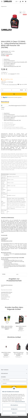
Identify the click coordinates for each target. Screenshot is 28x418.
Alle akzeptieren (14, 405)
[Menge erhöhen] (25, 90)
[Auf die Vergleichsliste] (20, 12)
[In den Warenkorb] (14, 94)
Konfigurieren (14, 409)
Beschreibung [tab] (5, 101)
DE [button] (16, 1)
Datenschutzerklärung (20, 401)
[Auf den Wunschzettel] (24, 12)
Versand (12, 73)
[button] (20, 1)
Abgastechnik (9, 54)
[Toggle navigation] (1, 1)
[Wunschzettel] (23, 1)
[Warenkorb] (25, 1)
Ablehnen (14, 413)
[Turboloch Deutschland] (8, 1)
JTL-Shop (16, 416)
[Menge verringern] (2, 90)
